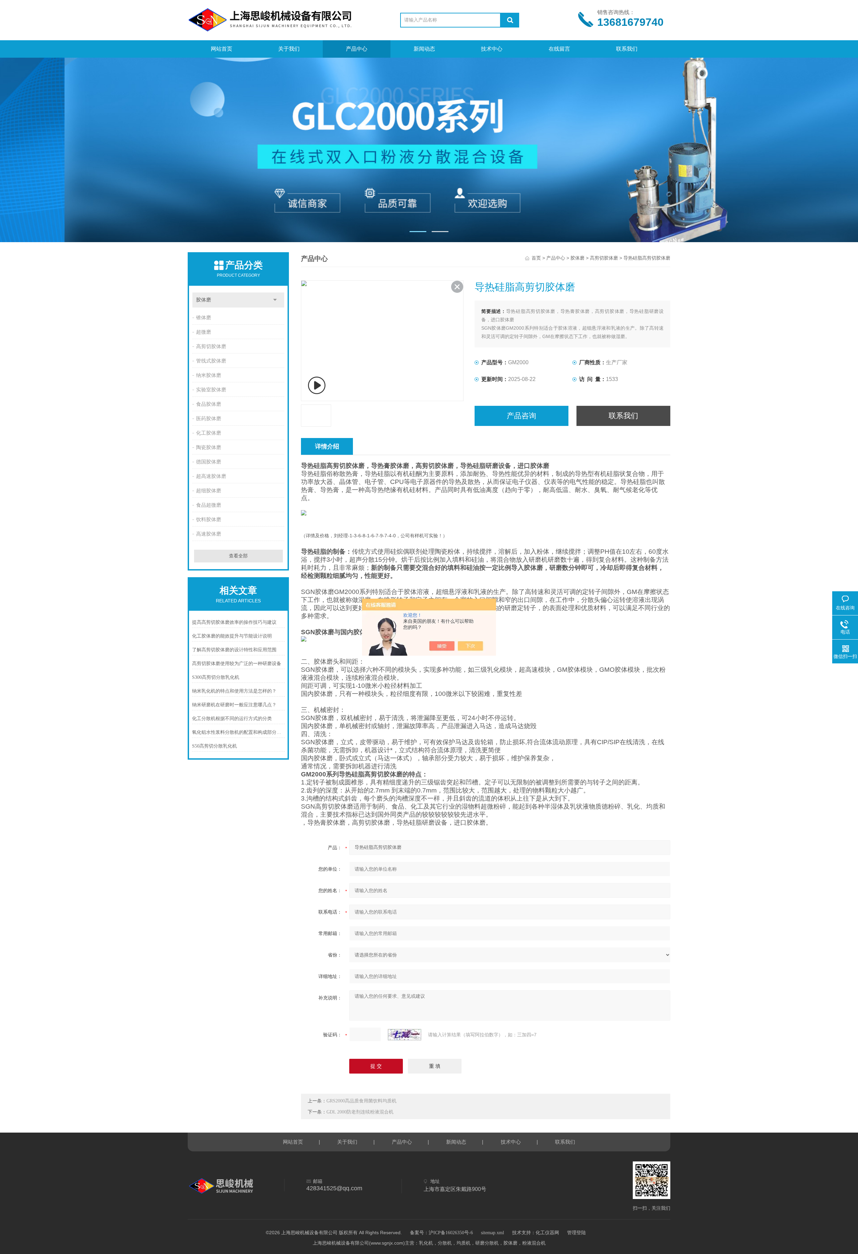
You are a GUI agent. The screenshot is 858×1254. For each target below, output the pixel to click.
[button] (418, 231)
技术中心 (491, 49)
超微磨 (203, 332)
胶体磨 (203, 300)
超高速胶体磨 (211, 476)
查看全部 (238, 555)
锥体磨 (203, 317)
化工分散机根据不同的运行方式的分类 (232, 718)
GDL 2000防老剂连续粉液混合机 (359, 1111)
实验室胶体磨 (211, 389)
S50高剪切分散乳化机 (214, 746)
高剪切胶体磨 (211, 346)
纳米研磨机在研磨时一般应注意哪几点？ (234, 704)
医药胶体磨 (208, 418)
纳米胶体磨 (208, 375)
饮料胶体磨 (208, 519)
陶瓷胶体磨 (208, 447)
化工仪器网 (547, 1232)
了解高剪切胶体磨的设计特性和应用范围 (234, 649)
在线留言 (559, 49)
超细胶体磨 (208, 490)
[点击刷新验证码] (404, 1034)
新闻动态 (424, 49)
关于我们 (289, 49)
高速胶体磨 (208, 534)
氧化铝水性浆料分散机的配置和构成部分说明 (238, 732)
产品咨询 (521, 416)
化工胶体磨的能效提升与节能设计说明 (232, 636)
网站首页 (221, 49)
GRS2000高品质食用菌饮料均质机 (361, 1100)
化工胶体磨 (208, 433)
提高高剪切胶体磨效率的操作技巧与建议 (234, 622)
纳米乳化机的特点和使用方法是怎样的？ (234, 691)
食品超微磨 (208, 505)
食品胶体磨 (208, 404)
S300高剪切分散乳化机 (215, 677)
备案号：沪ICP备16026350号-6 (441, 1232)
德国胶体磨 (208, 462)
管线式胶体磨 (211, 361)
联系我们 (626, 49)
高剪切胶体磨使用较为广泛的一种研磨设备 (236, 663)
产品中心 (356, 49)
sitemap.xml (492, 1232)
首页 (536, 258)
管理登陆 (576, 1232)
